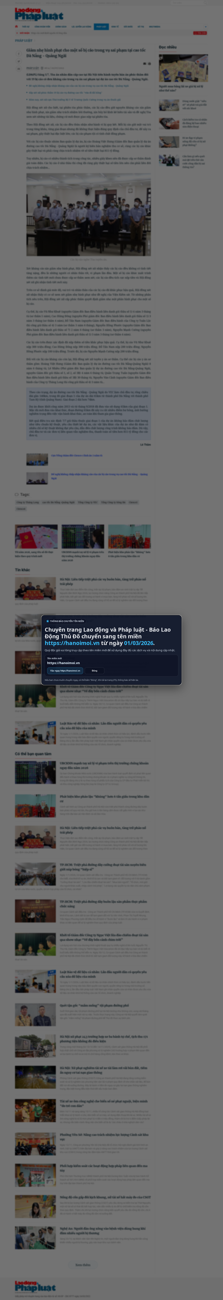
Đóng (94, 671)
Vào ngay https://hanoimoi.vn (65, 671)
